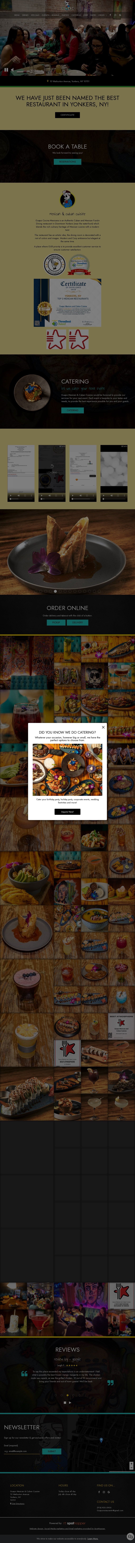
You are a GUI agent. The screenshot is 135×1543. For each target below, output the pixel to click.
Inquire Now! (67, 811)
